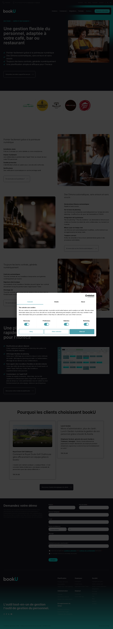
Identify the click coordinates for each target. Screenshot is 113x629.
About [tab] (83, 302)
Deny (31, 331)
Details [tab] (56, 302)
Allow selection (56, 331)
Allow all (82, 331)
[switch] (46, 324)
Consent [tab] (30, 302)
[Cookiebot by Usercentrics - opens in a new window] (86, 296)
